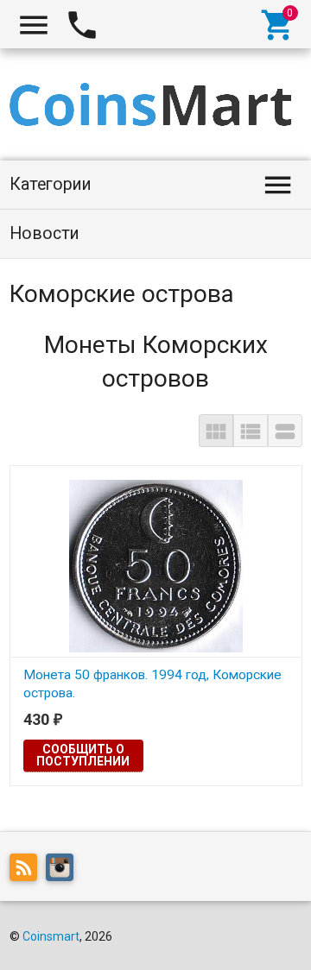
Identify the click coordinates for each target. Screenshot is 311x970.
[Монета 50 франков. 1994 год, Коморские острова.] (156, 565)
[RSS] (28, 871)
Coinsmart (50, 936)
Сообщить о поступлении (83, 755)
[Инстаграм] (64, 871)
